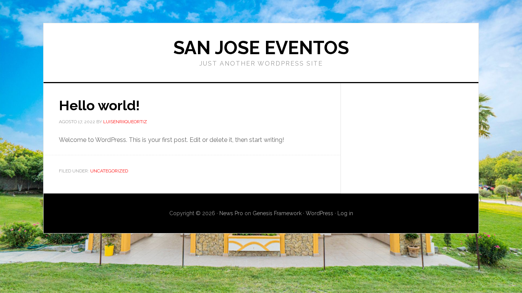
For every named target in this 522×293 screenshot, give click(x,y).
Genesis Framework (277, 213)
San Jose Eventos (261, 47)
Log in (345, 213)
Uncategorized (109, 171)
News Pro (231, 213)
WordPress (319, 213)
